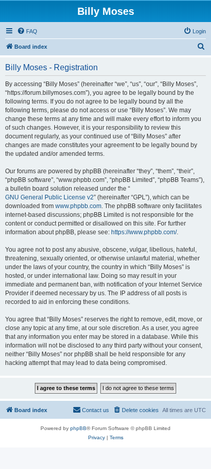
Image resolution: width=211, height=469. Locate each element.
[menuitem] (27, 31)
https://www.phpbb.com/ (144, 232)
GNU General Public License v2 (49, 197)
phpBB (78, 428)
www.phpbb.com (78, 206)
